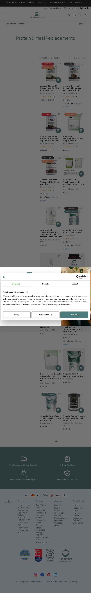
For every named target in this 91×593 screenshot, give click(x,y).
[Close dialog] (88, 269)
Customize (44, 315)
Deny (16, 315)
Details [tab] (45, 284)
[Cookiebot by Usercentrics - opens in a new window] (78, 277)
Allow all (74, 315)
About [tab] (75, 284)
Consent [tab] (16, 284)
